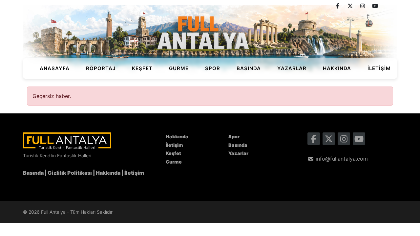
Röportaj (101, 68)
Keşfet (142, 68)
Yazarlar (291, 68)
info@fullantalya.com (341, 158)
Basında (249, 68)
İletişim (379, 68)
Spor (212, 68)
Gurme (179, 68)
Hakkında (337, 68)
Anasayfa (55, 68)
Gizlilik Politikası (70, 172)
